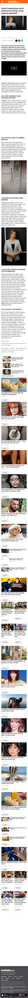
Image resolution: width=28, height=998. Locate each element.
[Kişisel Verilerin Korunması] (14, 990)
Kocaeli (3, 83)
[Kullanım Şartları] (4, 989)
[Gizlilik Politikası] (12, 989)
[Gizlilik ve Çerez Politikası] (21, 989)
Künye (14, 974)
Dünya (15, 976)
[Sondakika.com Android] (14, 995)
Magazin (8, 978)
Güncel (10, 976)
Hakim (3, 303)
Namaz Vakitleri (4, 980)
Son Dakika (3, 976)
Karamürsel (11, 83)
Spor (2, 978)
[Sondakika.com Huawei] (23, 995)
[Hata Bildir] (11, 992)
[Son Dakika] (14, 1)
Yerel (13, 978)
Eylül (4, 100)
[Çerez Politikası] (5, 990)
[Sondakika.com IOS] (5, 995)
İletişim (11, 974)
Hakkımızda (3, 974)
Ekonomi (21, 976)
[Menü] (2, 1)
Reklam (7, 974)
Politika (18, 978)
